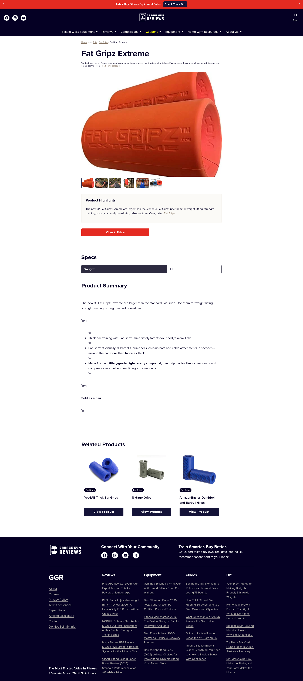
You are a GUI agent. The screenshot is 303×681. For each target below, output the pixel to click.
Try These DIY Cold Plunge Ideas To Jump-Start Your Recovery (240, 646)
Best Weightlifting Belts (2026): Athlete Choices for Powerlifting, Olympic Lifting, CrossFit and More (161, 656)
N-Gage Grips (141, 497)
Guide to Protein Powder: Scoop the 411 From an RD (201, 635)
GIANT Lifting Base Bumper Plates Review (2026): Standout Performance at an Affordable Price (119, 665)
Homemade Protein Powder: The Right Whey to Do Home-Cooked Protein (238, 611)
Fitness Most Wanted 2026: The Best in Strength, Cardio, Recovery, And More (161, 621)
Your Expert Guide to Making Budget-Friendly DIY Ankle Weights (239, 590)
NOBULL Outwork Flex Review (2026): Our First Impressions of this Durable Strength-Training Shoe (121, 628)
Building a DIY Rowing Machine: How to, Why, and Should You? (240, 630)
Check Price (115, 232)
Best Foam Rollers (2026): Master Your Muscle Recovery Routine (162, 637)
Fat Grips (103, 41)
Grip (95, 41)
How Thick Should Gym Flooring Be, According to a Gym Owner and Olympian (202, 604)
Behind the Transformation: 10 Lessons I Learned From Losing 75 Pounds (202, 588)
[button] (3, 4)
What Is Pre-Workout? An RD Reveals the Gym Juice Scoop (203, 621)
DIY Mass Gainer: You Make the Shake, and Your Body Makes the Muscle (239, 665)
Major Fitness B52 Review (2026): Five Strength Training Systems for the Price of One (120, 646)
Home (84, 41)
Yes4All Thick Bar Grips (101, 497)
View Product (103, 511)
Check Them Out (175, 4)
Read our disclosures (111, 65)
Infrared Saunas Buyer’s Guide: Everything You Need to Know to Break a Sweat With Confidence (203, 652)
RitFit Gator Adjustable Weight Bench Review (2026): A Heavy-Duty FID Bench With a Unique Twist (120, 607)
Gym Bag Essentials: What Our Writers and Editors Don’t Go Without (162, 588)
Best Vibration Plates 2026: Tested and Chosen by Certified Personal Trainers (160, 604)
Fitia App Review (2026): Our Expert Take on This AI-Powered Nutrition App (120, 588)
